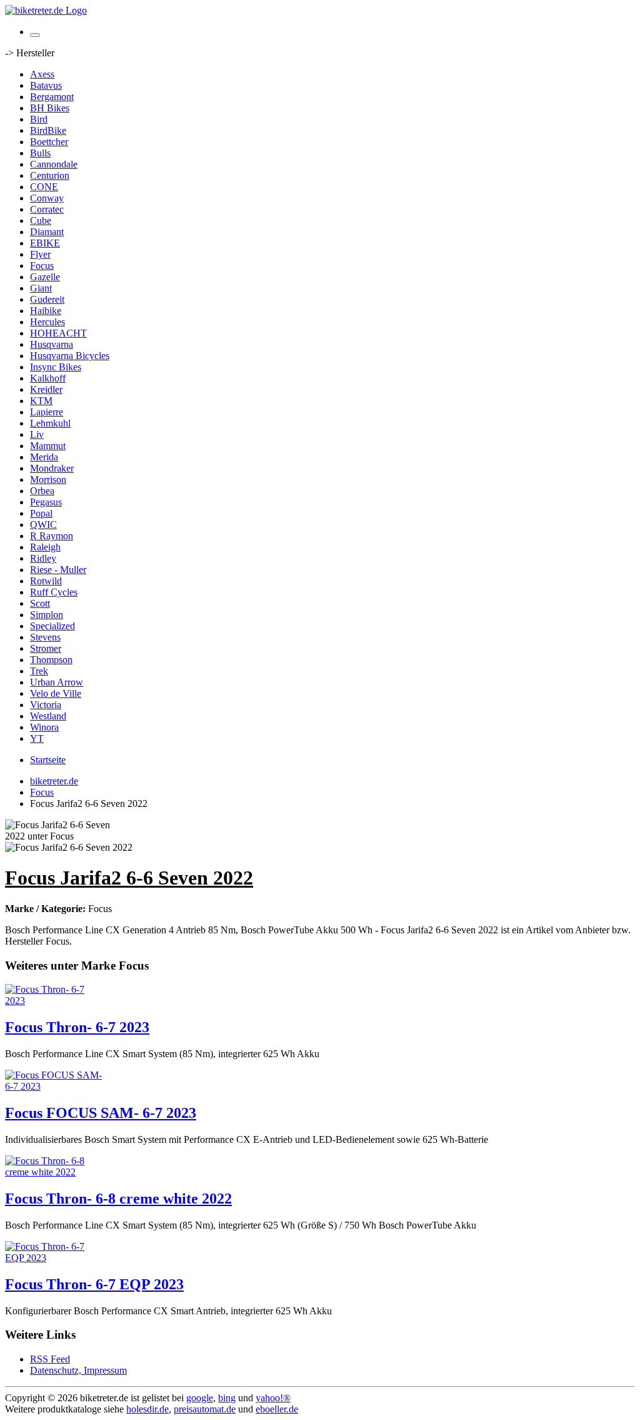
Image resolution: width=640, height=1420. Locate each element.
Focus (42, 265)
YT (37, 738)
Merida (44, 457)
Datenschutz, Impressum (78, 1370)
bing (227, 1397)
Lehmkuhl (50, 423)
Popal (41, 513)
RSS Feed (50, 1359)
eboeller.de (277, 1409)
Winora (44, 727)
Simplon (46, 614)
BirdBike (48, 130)
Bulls (40, 153)
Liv (37, 434)
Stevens (45, 637)
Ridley (43, 558)
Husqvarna (51, 344)
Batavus (46, 85)
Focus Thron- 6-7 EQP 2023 (94, 1284)
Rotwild (46, 581)
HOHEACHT (58, 333)
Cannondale (54, 164)
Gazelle (45, 276)
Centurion (49, 175)
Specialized (52, 626)
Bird (39, 119)
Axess (42, 74)
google (199, 1397)
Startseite (48, 759)
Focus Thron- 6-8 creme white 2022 (118, 1198)
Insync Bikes (55, 367)
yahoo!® (273, 1397)
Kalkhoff (48, 378)
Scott (40, 603)
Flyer (40, 254)
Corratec (47, 209)
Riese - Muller (58, 569)
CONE (44, 186)
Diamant (47, 231)
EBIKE (45, 243)
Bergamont (52, 96)
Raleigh (45, 547)
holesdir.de (147, 1409)
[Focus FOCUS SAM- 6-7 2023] (55, 1086)
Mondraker (52, 468)
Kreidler (46, 389)
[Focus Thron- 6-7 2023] (55, 1000)
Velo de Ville (55, 693)
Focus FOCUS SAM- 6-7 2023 (100, 1113)
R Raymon (51, 535)
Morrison (48, 479)
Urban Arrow (56, 682)
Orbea (42, 490)
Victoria (45, 704)
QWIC (43, 524)
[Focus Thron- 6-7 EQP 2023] (55, 1257)
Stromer (45, 648)
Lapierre (46, 412)
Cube (40, 220)
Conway (47, 198)
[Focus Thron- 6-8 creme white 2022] (55, 1172)
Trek (39, 671)
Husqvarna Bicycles (69, 355)
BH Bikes (49, 108)
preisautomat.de (205, 1409)
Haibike (45, 310)
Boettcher (49, 141)
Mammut (48, 445)
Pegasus (46, 502)
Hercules (47, 322)
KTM (41, 400)
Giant (41, 288)
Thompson (51, 659)
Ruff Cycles (54, 592)
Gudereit (47, 299)
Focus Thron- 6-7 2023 (77, 1027)
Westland (48, 716)
